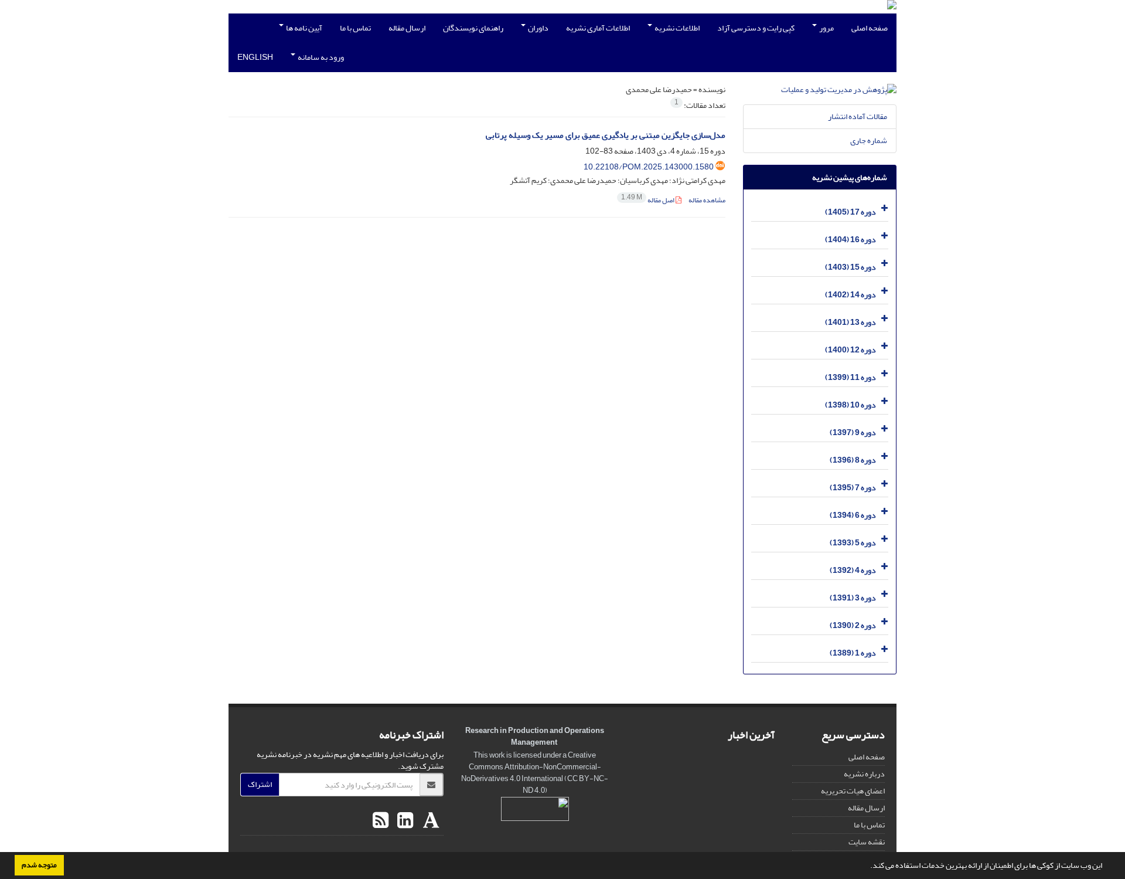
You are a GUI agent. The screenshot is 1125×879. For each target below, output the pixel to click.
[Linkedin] (403, 821)
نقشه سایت (866, 842)
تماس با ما (355, 28)
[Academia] (430, 821)
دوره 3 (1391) (853, 598)
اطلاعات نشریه (676, 28)
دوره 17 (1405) (850, 212)
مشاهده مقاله (706, 200)
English (255, 57)
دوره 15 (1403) (850, 267)
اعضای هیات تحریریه (853, 791)
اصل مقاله (648, 200)
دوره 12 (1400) (850, 350)
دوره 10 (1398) (850, 405)
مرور (826, 28)
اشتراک (260, 784)
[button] (867, 866)
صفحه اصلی (869, 28)
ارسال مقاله (406, 28)
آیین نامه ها (303, 28)
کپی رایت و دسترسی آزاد (756, 28)
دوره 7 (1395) (853, 488)
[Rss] (380, 821)
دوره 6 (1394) (853, 515)
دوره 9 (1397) (853, 432)
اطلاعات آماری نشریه (598, 28)
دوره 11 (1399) (850, 377)
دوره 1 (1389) (853, 653)
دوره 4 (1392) (853, 570)
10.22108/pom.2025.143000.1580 (649, 167)
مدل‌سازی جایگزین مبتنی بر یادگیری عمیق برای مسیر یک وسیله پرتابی (605, 135)
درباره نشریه (864, 774)
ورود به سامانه (320, 57)
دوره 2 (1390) (853, 625)
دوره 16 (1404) (850, 239)
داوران (537, 28)
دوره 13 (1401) (850, 322)
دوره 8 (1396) (853, 460)
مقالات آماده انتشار (857, 116)
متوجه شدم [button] (39, 865)
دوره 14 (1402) (850, 295)
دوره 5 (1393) (853, 543)
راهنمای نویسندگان (473, 28)
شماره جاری (868, 140)
